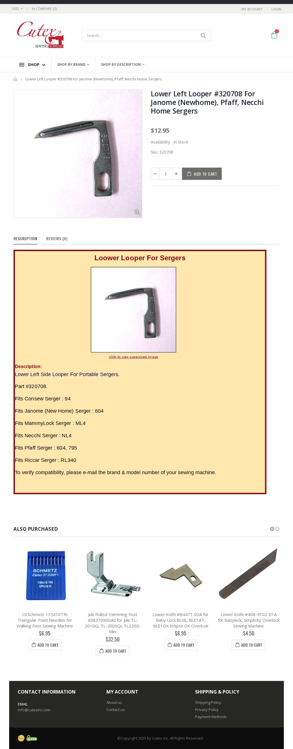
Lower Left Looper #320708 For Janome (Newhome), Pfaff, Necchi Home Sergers (207, 102)
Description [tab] (25, 238)
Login (276, 9)
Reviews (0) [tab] (57, 238)
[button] (272, 528)
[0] (274, 36)
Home (15, 79)
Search (203, 35)
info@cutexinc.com (34, 709)
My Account (252, 9)
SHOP (34, 64)
